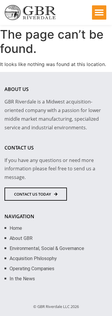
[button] (99, 12)
